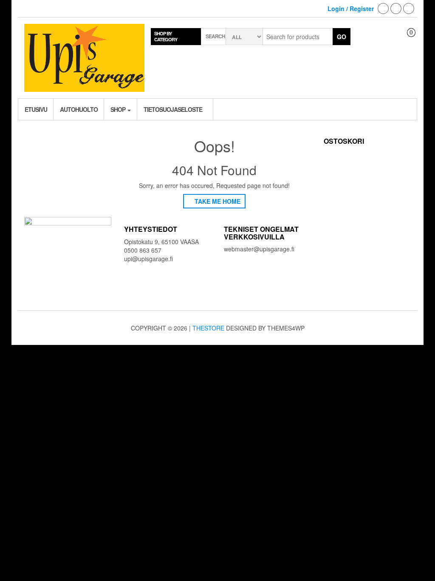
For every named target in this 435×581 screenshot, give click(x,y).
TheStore (208, 328)
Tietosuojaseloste (173, 109)
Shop (118, 109)
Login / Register (351, 8)
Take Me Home (216, 201)
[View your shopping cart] (405, 40)
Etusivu (36, 109)
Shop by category (165, 36)
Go (341, 36)
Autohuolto (79, 109)
